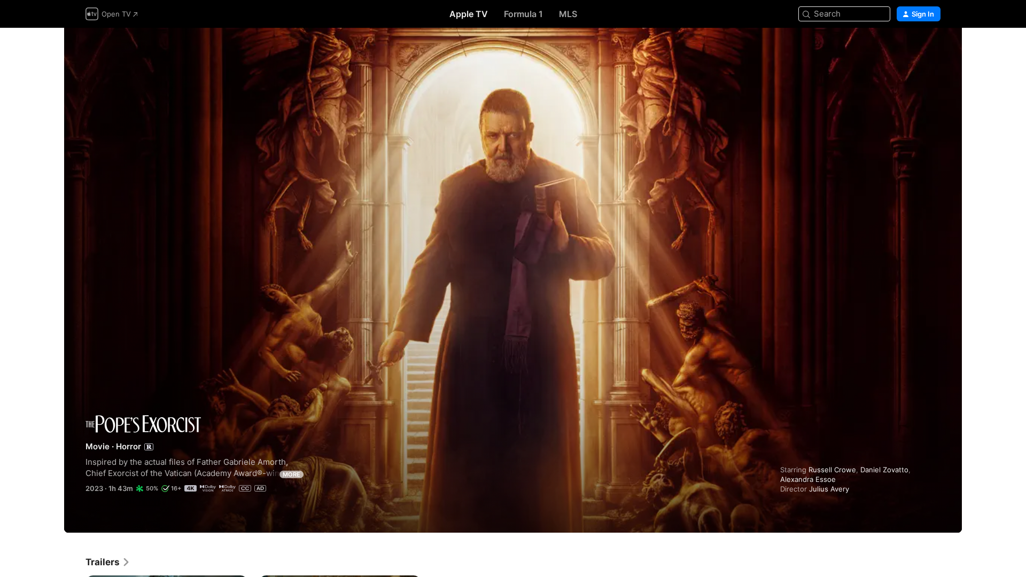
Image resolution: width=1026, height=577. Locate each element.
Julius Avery (829, 489)
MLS (568, 14)
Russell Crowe (832, 469)
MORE (291, 474)
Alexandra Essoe (808, 479)
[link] (108, 562)
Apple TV (468, 14)
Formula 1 (523, 14)
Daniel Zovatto (884, 469)
